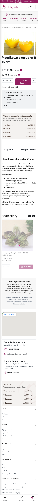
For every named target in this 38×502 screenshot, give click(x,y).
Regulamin (27, 297)
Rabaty (4, 417)
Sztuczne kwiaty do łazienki (11, 490)
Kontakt (4, 471)
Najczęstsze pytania (8, 430)
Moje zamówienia (7, 452)
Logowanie (5, 449)
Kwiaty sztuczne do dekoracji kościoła (14, 484)
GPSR (3, 455)
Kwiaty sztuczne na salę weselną (12, 487)
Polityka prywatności (8, 436)
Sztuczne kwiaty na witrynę (11, 493)
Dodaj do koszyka (23, 81)
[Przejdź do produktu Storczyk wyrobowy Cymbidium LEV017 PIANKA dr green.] (17, 235)
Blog (3, 439)
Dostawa (5, 414)
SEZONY (28, 27)
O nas (3, 465)
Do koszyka (27, 267)
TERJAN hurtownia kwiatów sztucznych (13, 27)
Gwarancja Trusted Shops (10, 474)
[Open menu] (30, 7)
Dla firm (4, 468)
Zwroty (4, 420)
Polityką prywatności (19, 304)
